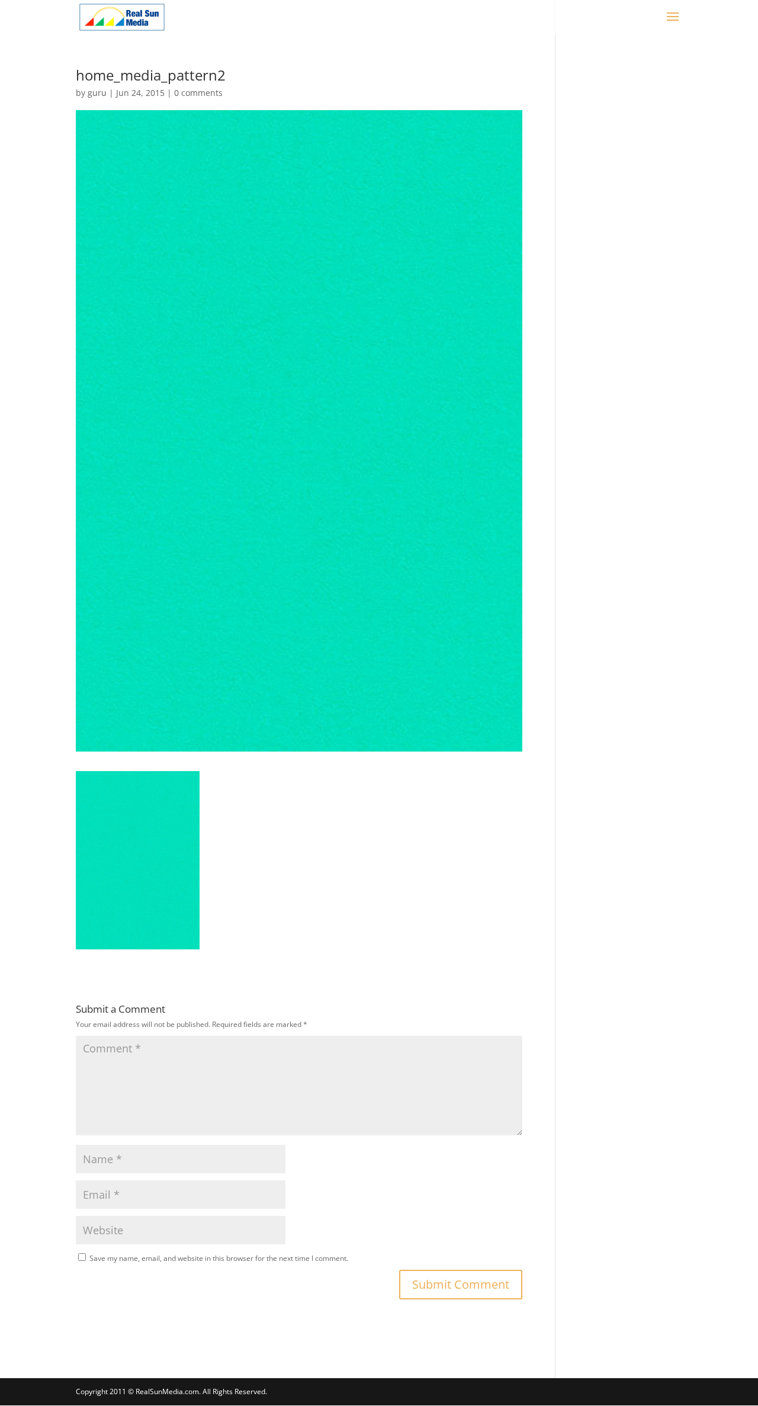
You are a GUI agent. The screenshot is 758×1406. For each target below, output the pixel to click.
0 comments (198, 92)
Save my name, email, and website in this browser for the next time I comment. (218, 1258)
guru (97, 92)
